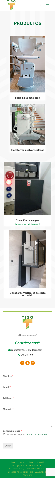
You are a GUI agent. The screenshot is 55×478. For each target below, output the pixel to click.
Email (7, 387)
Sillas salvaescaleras (27, 97)
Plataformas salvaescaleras (27, 150)
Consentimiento (12, 431)
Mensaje (8, 409)
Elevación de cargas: (27, 220)
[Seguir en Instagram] (33, 363)
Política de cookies (17, 462)
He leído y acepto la (27, 434)
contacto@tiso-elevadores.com (26, 349)
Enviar (8, 445)
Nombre (8, 376)
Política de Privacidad (37, 434)
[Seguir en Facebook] (22, 363)
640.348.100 (27, 354)
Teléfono (8, 398)
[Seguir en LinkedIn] (27, 363)
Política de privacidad (36, 462)
